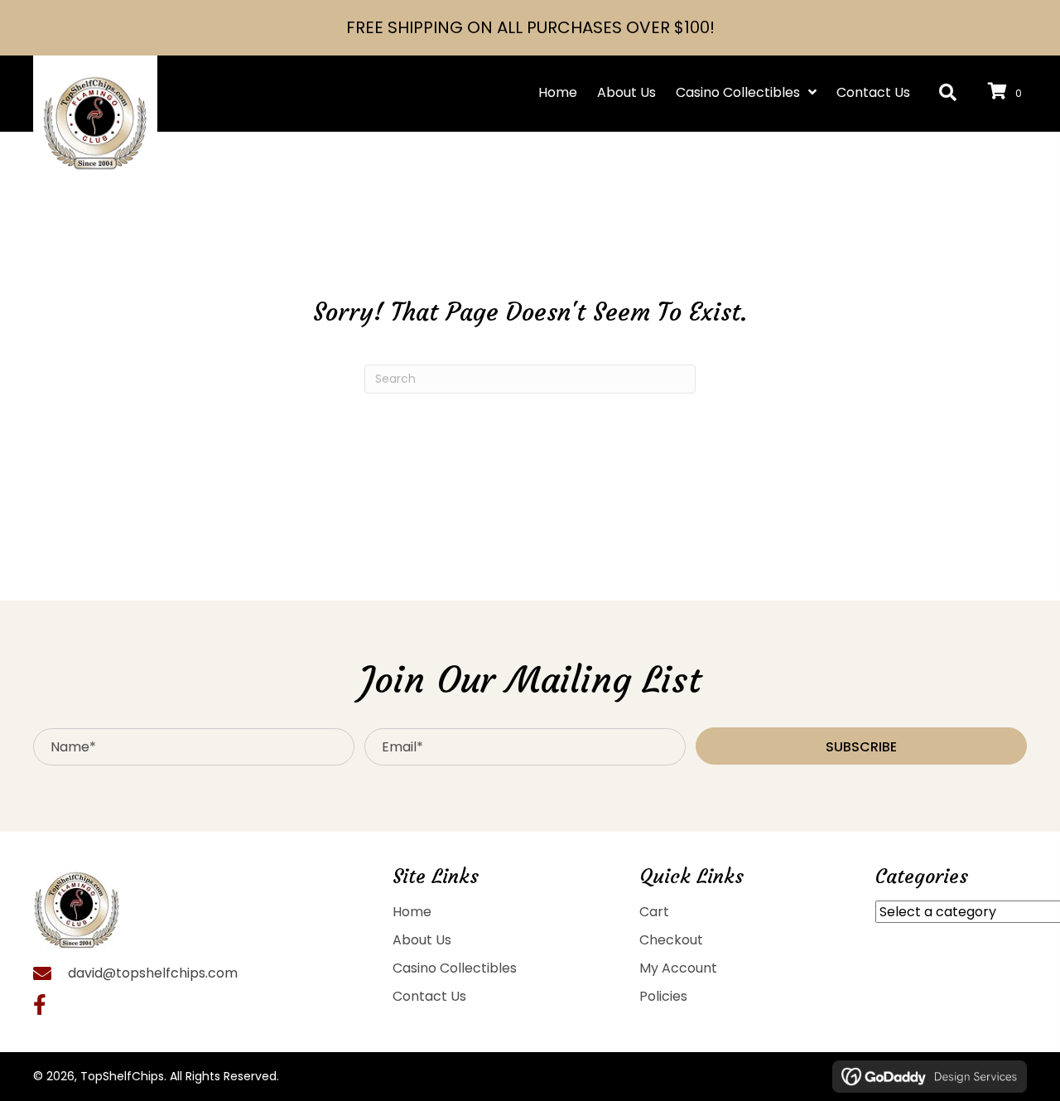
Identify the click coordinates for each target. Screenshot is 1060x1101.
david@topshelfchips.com (153, 973)
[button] (948, 93)
